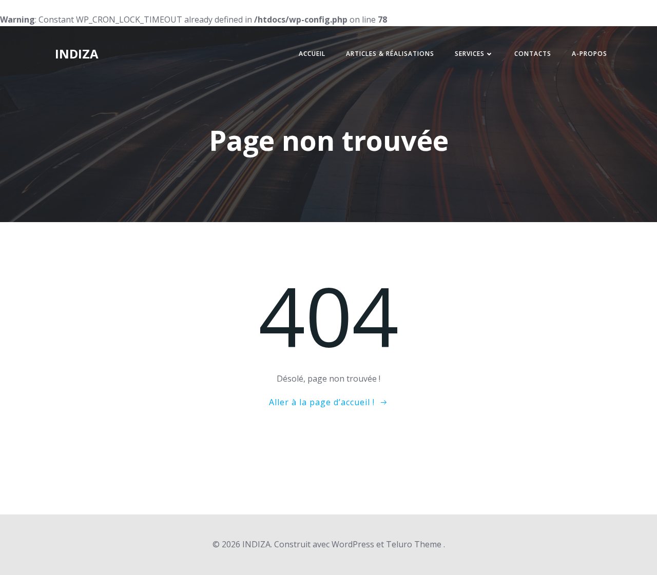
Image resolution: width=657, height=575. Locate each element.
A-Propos (589, 53)
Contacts (532, 53)
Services (470, 53)
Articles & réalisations (390, 53)
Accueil (312, 53)
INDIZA (77, 53)
